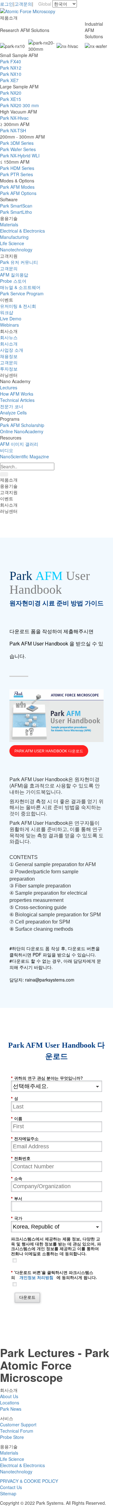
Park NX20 (10, 93)
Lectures (8, 387)
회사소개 (9, 343)
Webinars (9, 325)
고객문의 (23, 4)
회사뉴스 (9, 337)
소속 (16, 1178)
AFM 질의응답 (14, 274)
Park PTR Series (16, 174)
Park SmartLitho (16, 212)
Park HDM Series (17, 168)
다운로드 (27, 1297)
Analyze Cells (13, 412)
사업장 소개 (11, 350)
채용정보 (9, 356)
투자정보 (9, 369)
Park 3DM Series (17, 143)
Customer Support (18, 1424)
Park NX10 (10, 74)
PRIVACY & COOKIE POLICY (29, 1481)
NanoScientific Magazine (24, 456)
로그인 (6, 4)
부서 (16, 1198)
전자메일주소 (25, 1138)
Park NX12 (10, 68)
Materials (9, 224)
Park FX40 (10, 61)
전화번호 (20, 1158)
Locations (9, 1402)
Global (43, 4)
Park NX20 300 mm (19, 105)
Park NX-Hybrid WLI (20, 155)
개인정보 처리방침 (36, 1277)
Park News (10, 1409)
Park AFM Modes (17, 187)
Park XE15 (10, 99)
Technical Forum (16, 1431)
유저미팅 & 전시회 (18, 306)
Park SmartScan (16, 206)
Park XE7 (9, 80)
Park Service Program (22, 293)
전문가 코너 (11, 406)
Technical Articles (17, 400)
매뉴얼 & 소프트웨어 (20, 287)
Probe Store (12, 1437)
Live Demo (10, 318)
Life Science (12, 243)
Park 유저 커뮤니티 (19, 262)
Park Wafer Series (18, 149)
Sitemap (8, 1493)
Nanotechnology (16, 249)
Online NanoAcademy (21, 431)
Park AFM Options (18, 193)
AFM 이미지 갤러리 (19, 444)
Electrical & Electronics (22, 231)
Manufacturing (14, 237)
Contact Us (11, 1487)
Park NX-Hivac (14, 118)
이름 (16, 1118)
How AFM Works (16, 394)
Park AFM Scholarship (22, 425)
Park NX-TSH (13, 130)
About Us (9, 1396)
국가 (16, 1218)
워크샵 (6, 312)
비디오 (6, 450)
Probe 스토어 (13, 281)
